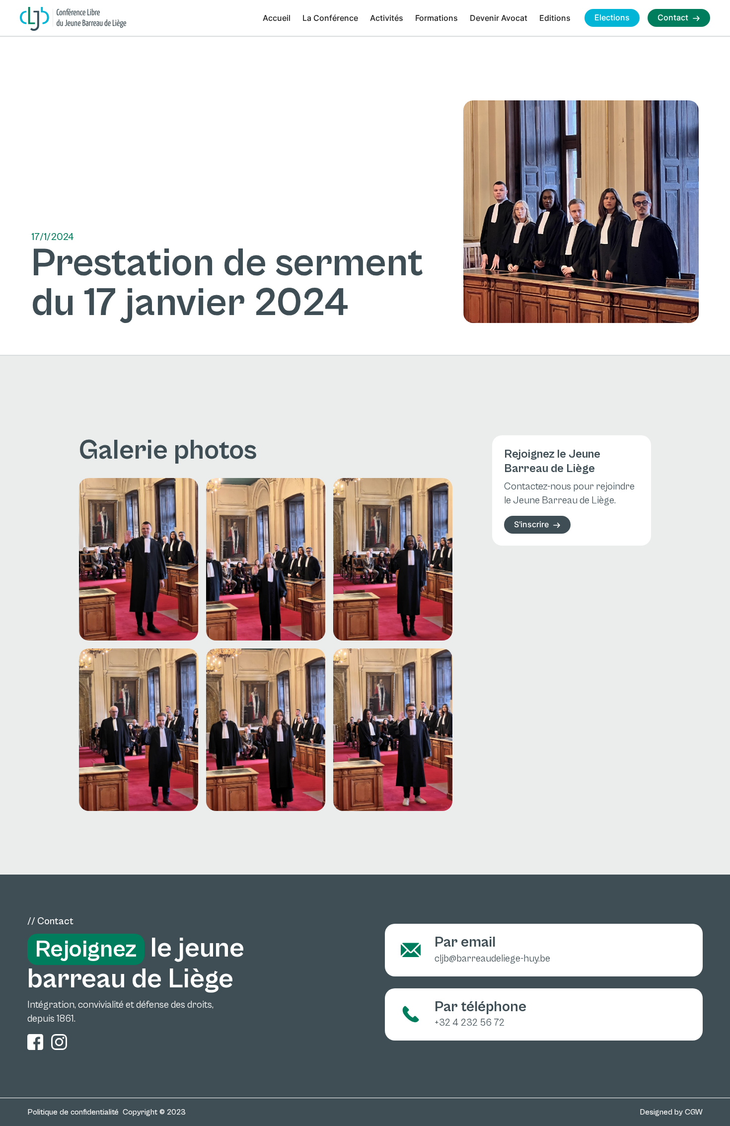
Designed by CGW (671, 1112)
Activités (386, 18)
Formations (436, 18)
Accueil (277, 18)
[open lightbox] (138, 559)
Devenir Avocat (498, 18)
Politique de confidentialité (73, 1112)
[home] (73, 19)
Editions (555, 18)
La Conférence (330, 18)
